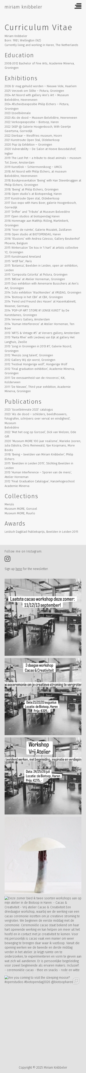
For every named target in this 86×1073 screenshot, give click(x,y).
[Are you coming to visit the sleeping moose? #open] (43, 1014)
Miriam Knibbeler (23, 7)
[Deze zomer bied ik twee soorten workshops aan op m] (43, 934)
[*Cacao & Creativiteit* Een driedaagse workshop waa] (43, 696)
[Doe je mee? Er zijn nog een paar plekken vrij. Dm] (43, 617)
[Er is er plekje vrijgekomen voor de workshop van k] (43, 775)
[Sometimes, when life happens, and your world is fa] (43, 855)
